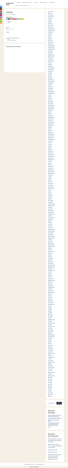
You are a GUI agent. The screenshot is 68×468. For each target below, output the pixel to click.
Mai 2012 (50, 178)
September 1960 (51, 372)
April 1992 (50, 297)
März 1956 (50, 384)
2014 (56, 449)
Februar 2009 (50, 210)
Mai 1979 (50, 343)
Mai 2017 (50, 112)
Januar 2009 (50, 212)
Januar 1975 (50, 345)
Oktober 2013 (50, 157)
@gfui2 (9, 21)
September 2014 (51, 139)
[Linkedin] (13, 19)
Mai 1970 (50, 355)
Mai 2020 (50, 74)
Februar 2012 (50, 183)
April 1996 (50, 282)
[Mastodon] (17, 19)
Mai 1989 (50, 317)
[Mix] (19, 19)
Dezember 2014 (51, 134)
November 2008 (51, 214)
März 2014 (50, 149)
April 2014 (50, 147)
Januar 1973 (50, 350)
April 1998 (50, 268)
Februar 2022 (50, 57)
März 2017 (50, 113)
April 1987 (50, 321)
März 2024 (50, 40)
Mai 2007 (50, 222)
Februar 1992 (50, 300)
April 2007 (50, 224)
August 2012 (50, 174)
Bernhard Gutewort (52, 438)
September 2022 (51, 55)
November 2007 (51, 217)
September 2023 (51, 49)
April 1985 (50, 328)
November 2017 (51, 106)
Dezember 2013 (51, 154)
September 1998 (51, 266)
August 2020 (50, 71)
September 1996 (51, 280)
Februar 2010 (50, 200)
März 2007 (50, 226)
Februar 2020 (50, 79)
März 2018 (50, 100)
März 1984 (50, 333)
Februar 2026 (50, 15)
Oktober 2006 (51, 232)
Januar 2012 (50, 185)
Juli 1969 (50, 358)
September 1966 (51, 362)
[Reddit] (11, 19)
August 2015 (50, 125)
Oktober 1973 (50, 348)
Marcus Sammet (51, 444)
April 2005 (50, 239)
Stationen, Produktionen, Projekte (22, 5)
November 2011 (51, 188)
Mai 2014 (50, 146)
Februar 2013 (50, 166)
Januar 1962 (50, 368)
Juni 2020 (50, 72)
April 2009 (50, 207)
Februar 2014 (50, 151)
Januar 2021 (50, 66)
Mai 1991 (50, 307)
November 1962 (51, 367)
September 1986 (51, 323)
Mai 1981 (49, 340)
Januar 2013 (50, 168)
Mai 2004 (50, 248)
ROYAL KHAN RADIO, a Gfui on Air (55, 418)
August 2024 (50, 32)
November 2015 (51, 122)
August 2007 (50, 219)
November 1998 (51, 265)
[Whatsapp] (21, 19)
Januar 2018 (50, 103)
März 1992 (50, 299)
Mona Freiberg (51, 449)
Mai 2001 (50, 254)
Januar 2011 (50, 195)
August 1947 (50, 392)
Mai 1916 (50, 396)
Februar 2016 (50, 118)
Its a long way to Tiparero (11, 40)
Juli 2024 (50, 33)
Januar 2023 (50, 54)
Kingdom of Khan (52, 2)
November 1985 (51, 326)
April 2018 (50, 98)
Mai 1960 (50, 374)
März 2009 (50, 209)
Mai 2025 (50, 21)
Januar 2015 (50, 132)
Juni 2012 (50, 176)
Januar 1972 (50, 351)
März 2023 (50, 52)
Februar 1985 (50, 329)
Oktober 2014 (50, 137)
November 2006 (51, 231)
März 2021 (50, 64)
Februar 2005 (50, 243)
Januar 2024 (50, 43)
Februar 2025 (50, 25)
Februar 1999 (50, 261)
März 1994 (50, 294)
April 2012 (50, 180)
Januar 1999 (50, 263)
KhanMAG (18, 2)
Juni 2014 (50, 144)
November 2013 (51, 156)
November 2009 (51, 203)
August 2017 (50, 110)
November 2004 (51, 244)
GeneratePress (41, 464)
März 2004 (50, 249)
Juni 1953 (50, 391)
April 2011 (50, 193)
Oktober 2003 (51, 251)
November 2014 (51, 135)
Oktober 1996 (50, 278)
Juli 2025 (50, 18)
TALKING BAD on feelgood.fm (27, 2)
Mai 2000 (50, 256)
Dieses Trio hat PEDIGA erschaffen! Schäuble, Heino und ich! (55, 440)
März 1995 (50, 288)
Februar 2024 (50, 42)
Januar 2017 (50, 115)
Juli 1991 (49, 305)
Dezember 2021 (51, 60)
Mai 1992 (50, 295)
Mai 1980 (50, 341)
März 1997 (50, 277)
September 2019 (51, 81)
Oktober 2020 (51, 69)
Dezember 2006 (51, 229)
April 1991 (50, 309)
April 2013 (50, 163)
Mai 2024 (50, 37)
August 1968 (50, 360)
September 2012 (51, 173)
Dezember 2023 (51, 45)
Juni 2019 (50, 84)
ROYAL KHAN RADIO (43, 2)
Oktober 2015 (50, 123)
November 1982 (51, 336)
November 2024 (51, 28)
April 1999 (50, 260)
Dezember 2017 (51, 105)
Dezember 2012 (51, 169)
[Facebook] (7, 19)
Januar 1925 (50, 394)
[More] (22, 19)
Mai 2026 (50, 13)
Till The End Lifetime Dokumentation (13, 37)
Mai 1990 (50, 311)
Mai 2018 (50, 96)
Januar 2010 (50, 202)
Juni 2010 (50, 197)
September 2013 (51, 159)
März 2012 (50, 181)
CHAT (49, 427)
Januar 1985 (50, 331)
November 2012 (51, 171)
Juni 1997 (50, 271)
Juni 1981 (50, 338)
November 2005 (51, 236)
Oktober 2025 (50, 16)
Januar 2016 (50, 120)
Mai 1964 (50, 363)
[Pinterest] (15, 19)
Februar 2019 (50, 88)
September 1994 (51, 292)
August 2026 (50, 11)
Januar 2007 (50, 227)
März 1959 (50, 377)
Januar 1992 (50, 302)
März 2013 (50, 164)
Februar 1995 (50, 290)
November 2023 (51, 47)
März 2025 (50, 23)
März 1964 (50, 365)
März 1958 (50, 379)
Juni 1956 (50, 382)
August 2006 (50, 234)
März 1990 (50, 314)
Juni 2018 (50, 94)
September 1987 (51, 319)
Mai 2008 (50, 215)
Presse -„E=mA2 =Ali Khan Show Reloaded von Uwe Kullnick (55, 446)
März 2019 (50, 86)
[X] (9, 19)
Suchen (59, 403)
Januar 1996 (50, 285)
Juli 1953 (50, 389)
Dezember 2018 (51, 91)
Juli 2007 (50, 220)
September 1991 (51, 304)
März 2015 (50, 130)
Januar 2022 (50, 59)
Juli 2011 (49, 190)
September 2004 (51, 246)
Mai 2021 (50, 62)
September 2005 (51, 237)
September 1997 (51, 270)
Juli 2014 (50, 142)
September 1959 (51, 375)
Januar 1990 (50, 316)
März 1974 (50, 346)
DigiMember (37, 466)
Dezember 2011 (51, 186)
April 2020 (50, 76)
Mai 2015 (50, 127)
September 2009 (51, 205)
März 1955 (50, 385)
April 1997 (50, 275)
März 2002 (50, 253)
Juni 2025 (50, 20)
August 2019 (50, 83)
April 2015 (50, 129)
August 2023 (50, 50)
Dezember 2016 (51, 117)
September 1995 (51, 287)
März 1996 (50, 283)
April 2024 (50, 38)
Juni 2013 (50, 161)
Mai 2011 (49, 191)
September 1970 (51, 353)
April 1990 (50, 312)
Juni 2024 (50, 35)
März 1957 (50, 380)
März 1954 (50, 387)
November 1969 (51, 357)
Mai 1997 (50, 273)
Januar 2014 (50, 152)
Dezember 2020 (51, 67)
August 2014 (50, 140)
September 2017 (51, 108)
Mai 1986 (50, 324)
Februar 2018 (50, 101)
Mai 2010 (50, 198)
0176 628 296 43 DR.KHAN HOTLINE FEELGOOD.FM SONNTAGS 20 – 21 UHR (53, 424)
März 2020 (50, 77)
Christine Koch (51, 452)
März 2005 (50, 241)
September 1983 (51, 334)
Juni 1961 (50, 370)
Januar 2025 (50, 26)
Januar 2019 (50, 89)
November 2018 (51, 93)
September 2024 (51, 30)
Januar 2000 (50, 258)
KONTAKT (36, 2)
